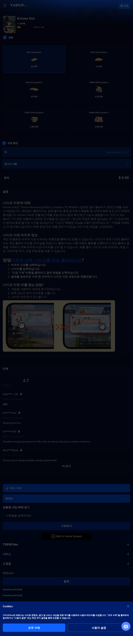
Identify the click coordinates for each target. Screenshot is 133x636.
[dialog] (66, 618)
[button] (66, 318)
